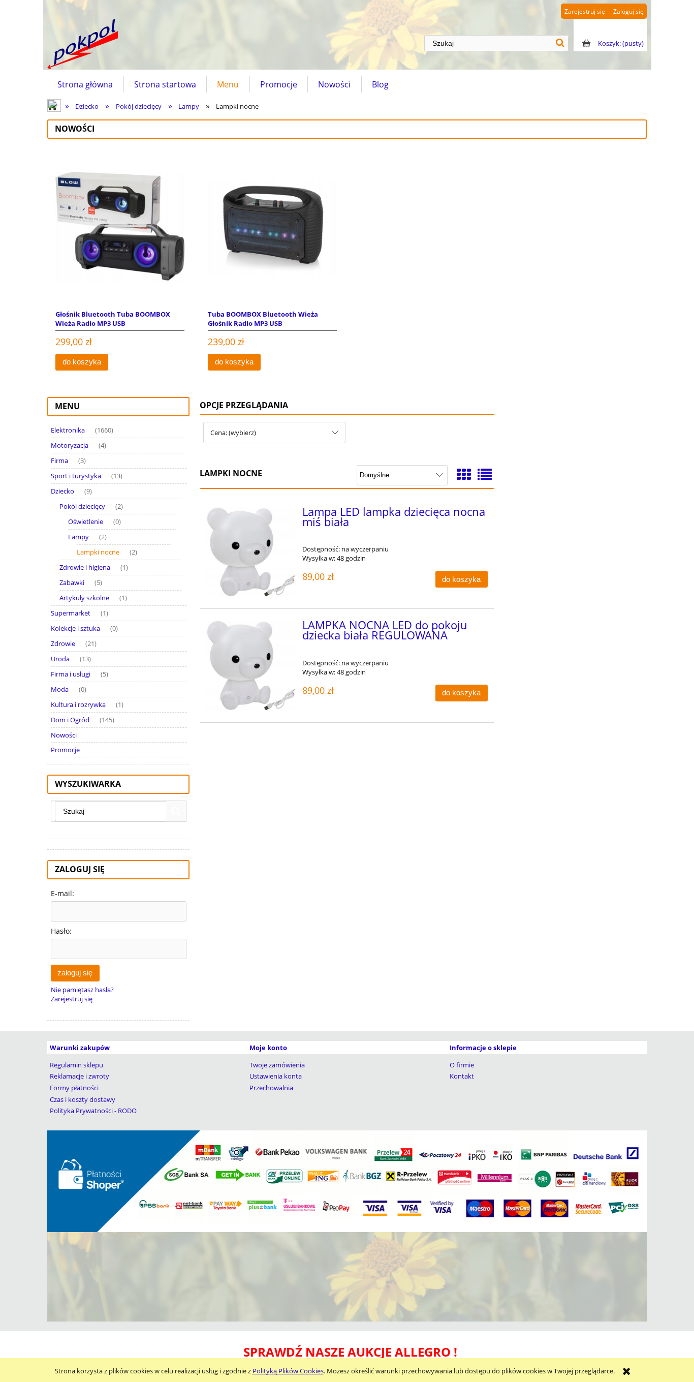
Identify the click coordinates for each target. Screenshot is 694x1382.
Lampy (78, 536)
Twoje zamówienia (277, 1064)
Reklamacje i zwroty (79, 1076)
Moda (60, 689)
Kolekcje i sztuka (75, 628)
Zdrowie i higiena (84, 567)
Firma (59, 460)
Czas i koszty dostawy (82, 1099)
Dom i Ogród (70, 719)
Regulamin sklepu (76, 1064)
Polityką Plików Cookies (288, 1370)
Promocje (65, 749)
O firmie (462, 1064)
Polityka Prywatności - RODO (93, 1110)
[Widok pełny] (485, 474)
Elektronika (68, 430)
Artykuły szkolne (84, 597)
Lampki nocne (98, 552)
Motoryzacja (69, 445)
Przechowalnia (271, 1087)
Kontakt (462, 1076)
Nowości (64, 735)
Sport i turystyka (76, 475)
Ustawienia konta (275, 1076)
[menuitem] (85, 84)
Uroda (60, 658)
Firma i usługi (70, 674)
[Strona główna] (82, 44)
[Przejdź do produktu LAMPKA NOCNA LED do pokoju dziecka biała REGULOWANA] (251, 666)
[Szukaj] (560, 43)
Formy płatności (74, 1087)
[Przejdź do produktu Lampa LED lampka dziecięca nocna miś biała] (251, 552)
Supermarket (70, 613)
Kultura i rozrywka (78, 704)
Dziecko (62, 491)
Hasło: (61, 931)
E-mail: (62, 893)
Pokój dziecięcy (82, 506)
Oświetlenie (85, 521)
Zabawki (71, 582)
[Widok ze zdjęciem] (464, 474)
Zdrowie (63, 643)
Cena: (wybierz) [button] (233, 432)
